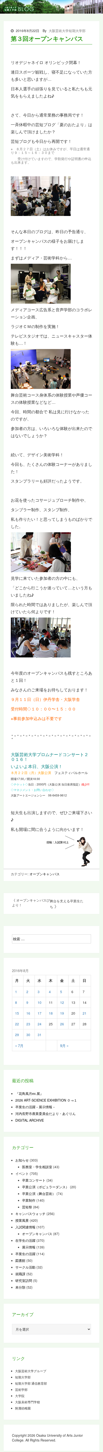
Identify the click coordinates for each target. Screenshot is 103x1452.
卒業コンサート (34, 1180)
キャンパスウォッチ (30, 1213)
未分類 (20, 1287)
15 (17, 1013)
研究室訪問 (23, 1280)
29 (17, 1034)
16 (28, 1013)
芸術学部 (21, 1389)
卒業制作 (28, 1200)
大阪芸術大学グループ (30, 1371)
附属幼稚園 (23, 1408)
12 (62, 1002)
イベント (22, 1173)
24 (39, 1024)
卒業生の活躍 (25, 1253)
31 (39, 1034)
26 (62, 1024)
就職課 (20, 1273)
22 (17, 1024)
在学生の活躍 (25, 1240)
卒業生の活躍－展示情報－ (35, 1106)
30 (28, 1034)
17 (39, 1013)
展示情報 (28, 1247)
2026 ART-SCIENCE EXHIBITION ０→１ (46, 1100)
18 (51, 1013)
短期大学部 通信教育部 (31, 1383)
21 (84, 1013)
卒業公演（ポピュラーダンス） (45, 1186)
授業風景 (22, 1220)
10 (39, 1002)
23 (28, 1024)
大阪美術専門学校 (27, 1402)
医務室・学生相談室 (37, 1166)
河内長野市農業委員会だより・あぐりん (45, 1113)
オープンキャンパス (44, 873)
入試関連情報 (25, 1227)
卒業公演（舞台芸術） (39, 1193)
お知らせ (22, 1160)
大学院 (19, 1396)
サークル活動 (25, 1267)
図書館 (20, 1260)
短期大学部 (23, 1377)
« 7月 (19, 1045)
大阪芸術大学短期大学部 (67, 30)
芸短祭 (27, 1207)
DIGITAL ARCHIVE (29, 1120)
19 (62, 1013)
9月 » (64, 1045)
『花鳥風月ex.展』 (29, 1093)
